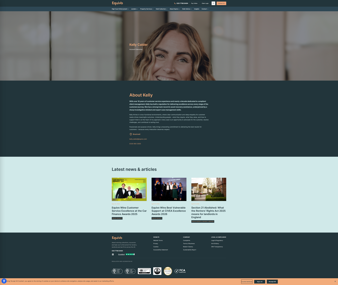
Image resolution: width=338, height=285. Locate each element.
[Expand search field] (213, 3)
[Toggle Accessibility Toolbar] (4, 281)
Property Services (208, 221)
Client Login (205, 3)
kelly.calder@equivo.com (138, 139)
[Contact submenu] (207, 9)
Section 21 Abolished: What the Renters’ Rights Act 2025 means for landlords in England (208, 212)
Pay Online (194, 3)
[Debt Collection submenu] (166, 9)
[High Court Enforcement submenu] (128, 9)
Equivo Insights (117, 218)
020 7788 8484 (182, 3)
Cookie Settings (246, 281)
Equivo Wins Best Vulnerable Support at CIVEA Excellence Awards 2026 (169, 211)
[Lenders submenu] (137, 9)
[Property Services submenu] (152, 9)
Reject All (259, 281)
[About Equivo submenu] (179, 9)
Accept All (272, 281)
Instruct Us (221, 3)
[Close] (335, 281)
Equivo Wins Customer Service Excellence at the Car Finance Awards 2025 (129, 211)
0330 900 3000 (135, 144)
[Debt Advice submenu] (191, 9)
